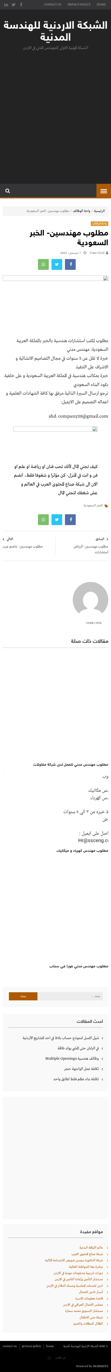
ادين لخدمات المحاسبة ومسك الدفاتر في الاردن (74, 1286)
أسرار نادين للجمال (91, 1292)
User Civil (97, 253)
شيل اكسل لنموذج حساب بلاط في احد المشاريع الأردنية (61, 1038)
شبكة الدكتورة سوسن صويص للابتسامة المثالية (74, 1260)
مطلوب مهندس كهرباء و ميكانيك (82, 851)
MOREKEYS (100, 1366)
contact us (52, 4)
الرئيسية (99, 211)
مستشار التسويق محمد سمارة (84, 1311)
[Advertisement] (55, 116)
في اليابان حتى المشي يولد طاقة (78, 1048)
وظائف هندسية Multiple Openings (72, 1058)
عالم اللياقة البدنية (91, 1248)
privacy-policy (79, 4)
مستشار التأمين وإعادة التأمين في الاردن (79, 1279)
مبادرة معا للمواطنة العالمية (86, 1267)
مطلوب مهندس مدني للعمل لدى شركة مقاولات (70, 764)
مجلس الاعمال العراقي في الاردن (83, 1305)
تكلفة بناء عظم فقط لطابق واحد (76, 1079)
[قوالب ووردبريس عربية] (49, 1358)
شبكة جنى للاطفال (91, 1317)
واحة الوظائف (81, 211)
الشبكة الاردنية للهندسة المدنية (55, 32)
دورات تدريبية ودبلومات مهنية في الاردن (78, 1273)
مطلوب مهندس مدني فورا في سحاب (78, 966)
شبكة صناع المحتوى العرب (87, 1254)
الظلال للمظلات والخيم (88, 1324)
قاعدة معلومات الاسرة (89, 1298)
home (101, 4)
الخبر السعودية (93, 505)
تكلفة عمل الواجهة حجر (81, 1068)
